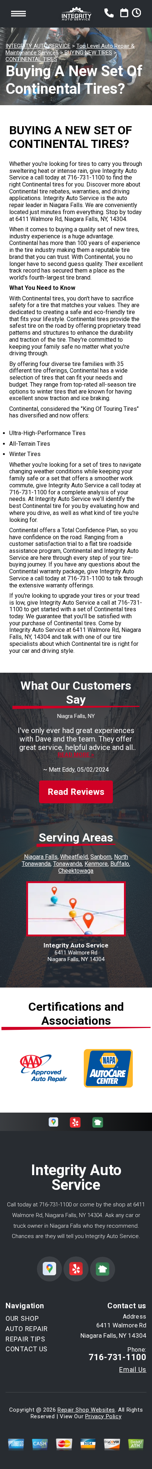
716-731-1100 (86, 177)
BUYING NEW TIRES (88, 52)
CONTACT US (27, 1349)
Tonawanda (67, 863)
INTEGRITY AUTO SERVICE (38, 46)
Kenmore (96, 863)
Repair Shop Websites (86, 1409)
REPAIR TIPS (25, 1339)
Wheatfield (74, 856)
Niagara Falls (41, 856)
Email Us (132, 1369)
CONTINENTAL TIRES (31, 59)
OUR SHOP (22, 1318)
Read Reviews (76, 792)
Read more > (76, 755)
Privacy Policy (103, 1416)
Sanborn (100, 856)
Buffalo (119, 863)
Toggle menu (18, 14)
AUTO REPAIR (27, 1329)
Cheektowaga (75, 870)
